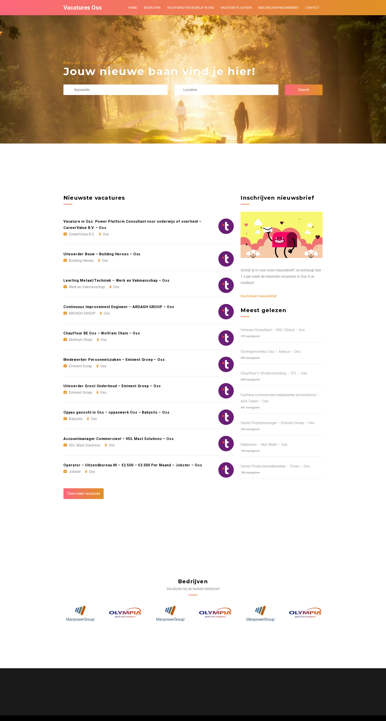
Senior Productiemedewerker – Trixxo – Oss (275, 466)
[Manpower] (126, 614)
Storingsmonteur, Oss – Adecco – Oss (270, 351)
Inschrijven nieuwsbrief (278, 7)
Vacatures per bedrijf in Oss (190, 7)
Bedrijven (152, 7)
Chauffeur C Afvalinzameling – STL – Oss (274, 373)
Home (132, 7)
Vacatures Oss (82, 7)
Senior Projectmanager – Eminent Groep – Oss (277, 423)
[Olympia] (81, 614)
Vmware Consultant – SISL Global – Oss (273, 330)
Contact (312, 7)
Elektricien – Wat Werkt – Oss (264, 444)
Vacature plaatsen (236, 7)
